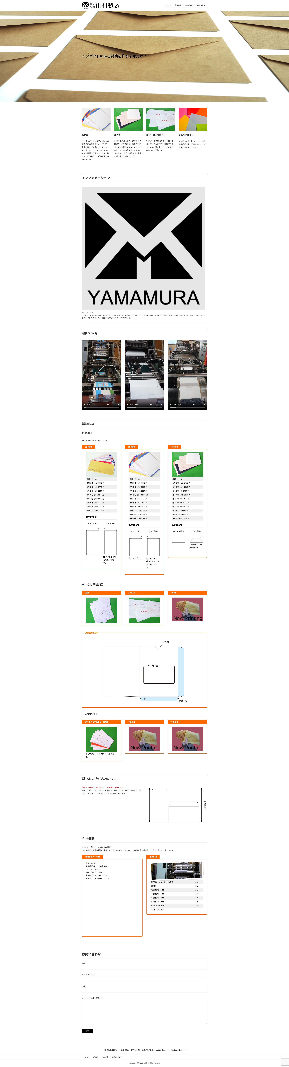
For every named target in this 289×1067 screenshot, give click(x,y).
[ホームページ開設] (143, 248)
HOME (86, 1057)
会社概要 (105, 1057)
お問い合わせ (116, 1057)
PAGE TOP (280, 1033)
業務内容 (95, 1057)
